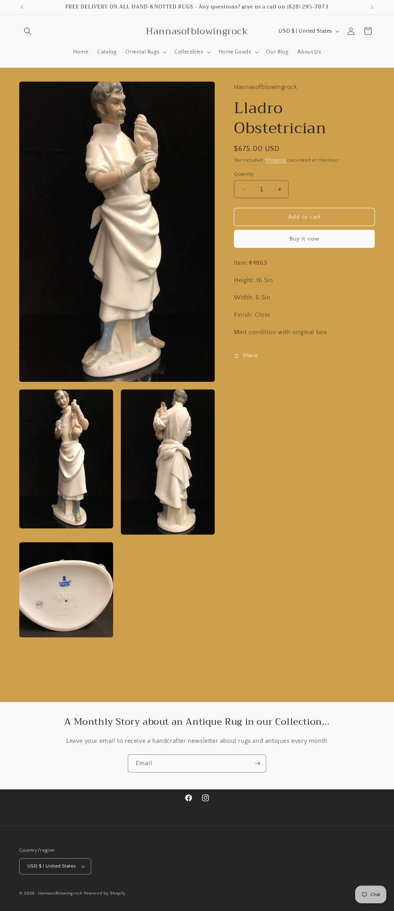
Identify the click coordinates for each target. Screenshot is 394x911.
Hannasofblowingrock (60, 893)
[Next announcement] (372, 7)
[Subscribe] (257, 763)
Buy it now (304, 239)
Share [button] (250, 356)
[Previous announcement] (21, 7)
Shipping (275, 160)
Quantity (244, 174)
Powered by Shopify (105, 893)
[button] (27, 31)
